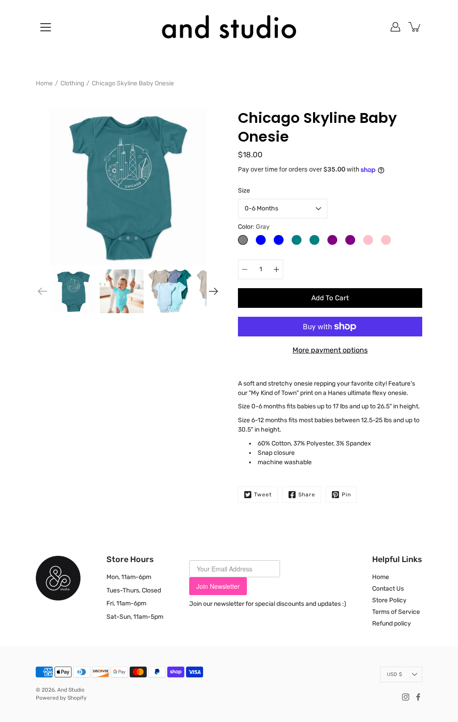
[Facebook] (418, 697)
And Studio (71, 690)
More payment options (330, 350)
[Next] (213, 291)
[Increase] (276, 269)
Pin (346, 494)
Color (254, 227)
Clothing (72, 83)
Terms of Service (396, 612)
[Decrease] (244, 269)
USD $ (394, 674)
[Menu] (45, 27)
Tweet (263, 494)
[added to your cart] (415, 27)
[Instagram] (406, 697)
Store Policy (389, 600)
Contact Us (388, 588)
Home (44, 83)
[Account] (395, 27)
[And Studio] (229, 26)
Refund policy (391, 623)
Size (244, 190)
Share (306, 494)
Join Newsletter (218, 586)
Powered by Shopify (61, 698)
